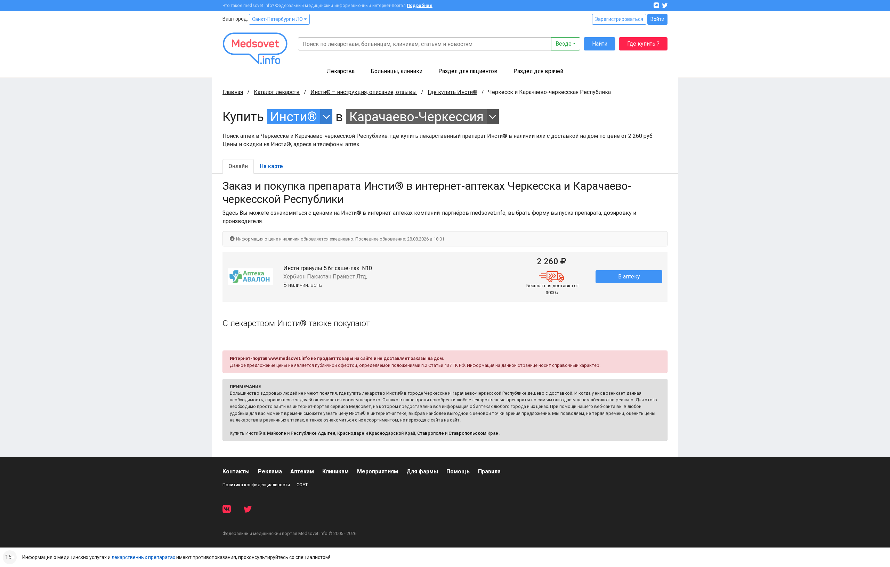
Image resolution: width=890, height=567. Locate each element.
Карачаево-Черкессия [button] (416, 116)
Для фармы (422, 471)
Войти (657, 19)
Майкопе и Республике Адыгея (301, 433)
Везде (564, 43)
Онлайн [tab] (238, 166)
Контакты (236, 471)
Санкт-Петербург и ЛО (278, 19)
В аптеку (629, 276)
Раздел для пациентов (467, 71)
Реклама (270, 471)
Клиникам (335, 471)
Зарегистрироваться (619, 19)
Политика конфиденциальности (256, 484)
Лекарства (341, 71)
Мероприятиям (377, 471)
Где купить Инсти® (452, 92)
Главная (232, 92)
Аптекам (302, 471)
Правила (489, 471)
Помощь (458, 471)
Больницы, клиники (396, 71)
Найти (599, 43)
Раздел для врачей (538, 71)
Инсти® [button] (293, 116)
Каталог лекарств (277, 92)
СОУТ (302, 484)
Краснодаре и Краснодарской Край (376, 433)
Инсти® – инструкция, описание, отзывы (363, 92)
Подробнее (419, 5)
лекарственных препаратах (143, 557)
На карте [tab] (271, 166)
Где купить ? (643, 43)
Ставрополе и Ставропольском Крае (457, 433)
